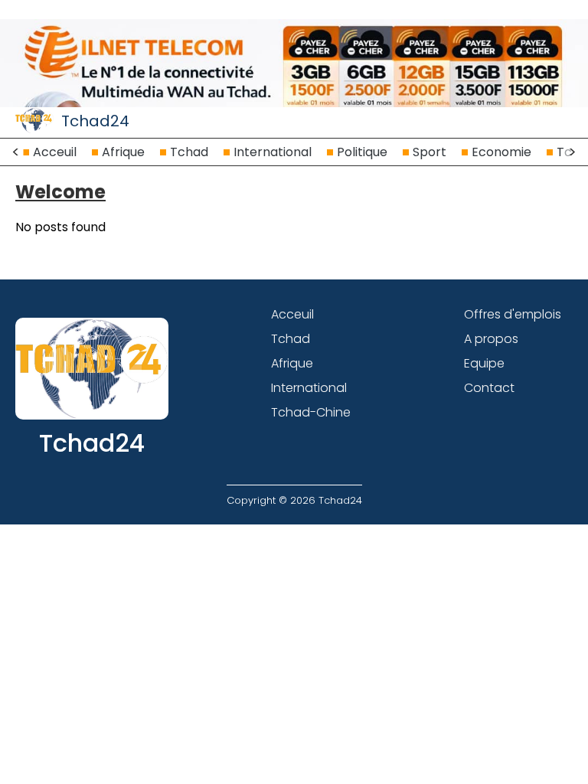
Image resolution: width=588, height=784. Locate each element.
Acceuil (55, 152)
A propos (491, 339)
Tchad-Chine (311, 412)
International (273, 152)
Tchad (189, 152)
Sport (429, 152)
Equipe (484, 363)
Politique (362, 152)
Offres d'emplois (512, 314)
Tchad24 (95, 121)
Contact (489, 388)
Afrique (123, 152)
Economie (501, 152)
